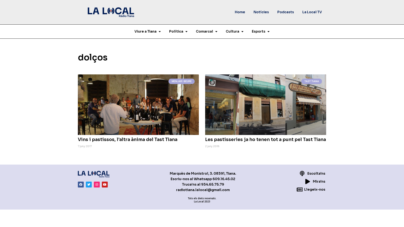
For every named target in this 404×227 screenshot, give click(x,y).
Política (176, 31)
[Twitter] (89, 184)
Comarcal (204, 31)
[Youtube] (105, 184)
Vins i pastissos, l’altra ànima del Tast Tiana (127, 139)
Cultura (232, 31)
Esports (258, 31)
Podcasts (285, 12)
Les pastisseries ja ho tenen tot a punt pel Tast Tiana (265, 139)
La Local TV (312, 12)
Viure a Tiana (145, 31)
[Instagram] (97, 184)
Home (240, 12)
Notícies (261, 12)
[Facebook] (81, 184)
